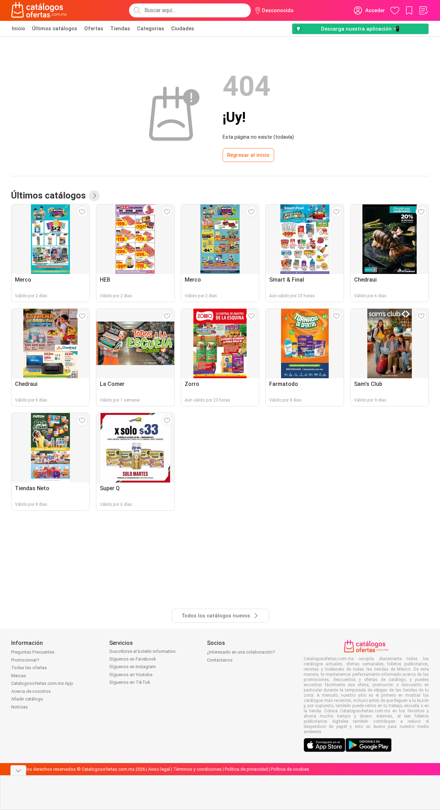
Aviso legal (159, 769)
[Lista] (423, 10)
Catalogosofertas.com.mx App (42, 683)
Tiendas (120, 28)
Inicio (18, 28)
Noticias (19, 707)
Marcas (18, 675)
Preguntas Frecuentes (33, 652)
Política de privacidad (246, 769)
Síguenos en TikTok (129, 682)
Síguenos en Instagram (132, 666)
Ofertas (93, 28)
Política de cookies (290, 769)
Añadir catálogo (27, 699)
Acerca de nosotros (31, 691)
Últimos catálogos (54, 28)
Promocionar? (25, 660)
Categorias (150, 28)
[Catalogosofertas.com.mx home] (39, 10)
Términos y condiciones (197, 769)
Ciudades (182, 28)
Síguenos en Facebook (132, 659)
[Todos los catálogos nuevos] (94, 195)
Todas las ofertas (29, 667)
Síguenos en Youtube (130, 674)
